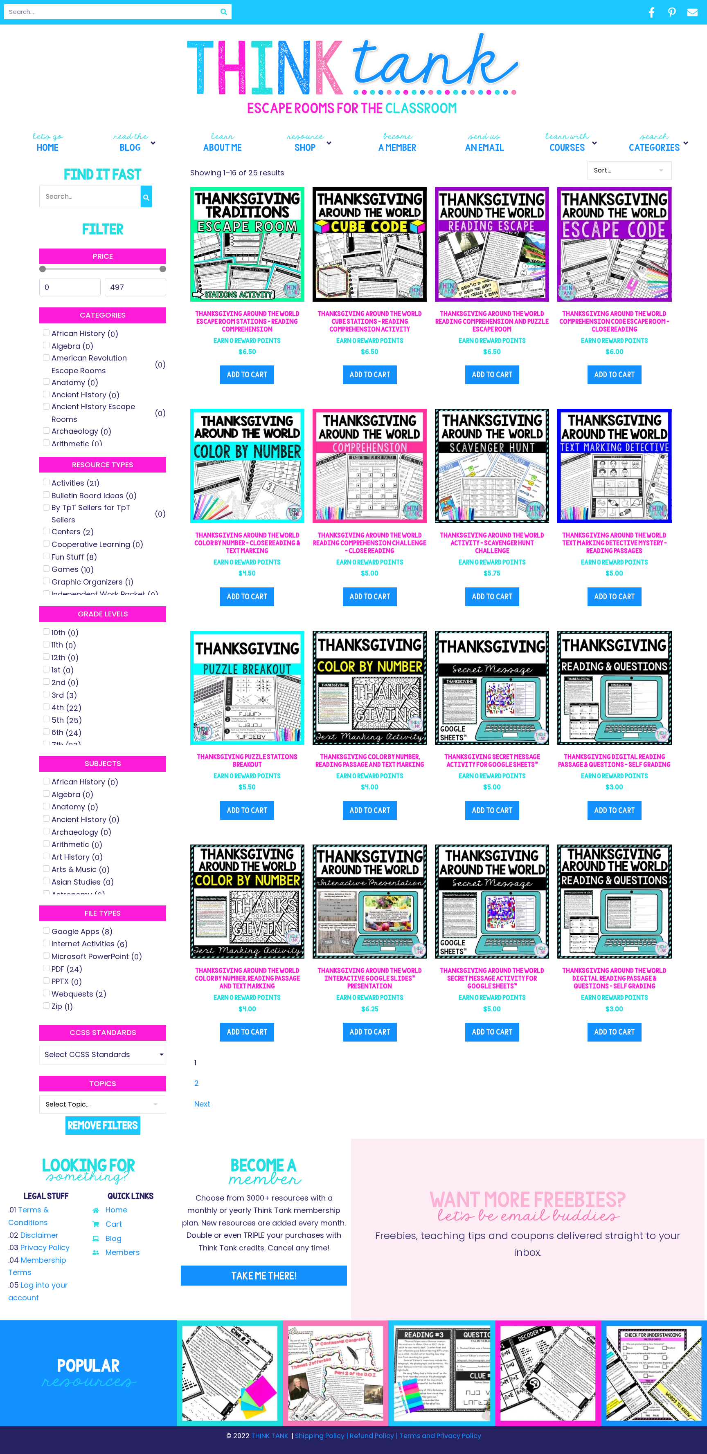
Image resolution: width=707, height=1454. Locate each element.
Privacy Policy (45, 1247)
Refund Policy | (374, 1436)
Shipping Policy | (322, 1436)
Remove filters (103, 1125)
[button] (135, 143)
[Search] (224, 11)
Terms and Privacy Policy (439, 1436)
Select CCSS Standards (87, 1054)
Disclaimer (39, 1235)
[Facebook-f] (651, 12)
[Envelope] (692, 12)
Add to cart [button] (247, 374)
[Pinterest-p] (672, 12)
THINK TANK (269, 1436)
